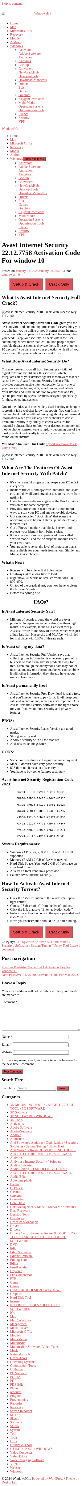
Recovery (16, 34)
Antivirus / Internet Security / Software (35, 1161)
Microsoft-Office (21, 31)
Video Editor (18, 1456)
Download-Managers (33, 80)
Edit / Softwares (20, 1252)
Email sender (18, 1267)
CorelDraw (17, 1203)
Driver (14, 1225)
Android (15, 42)
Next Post (40, 975)
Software (16, 1422)
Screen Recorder (21, 1411)
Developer (17, 1218)
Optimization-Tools (31, 110)
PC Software (18, 1373)
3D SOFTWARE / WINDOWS (31, 1116)
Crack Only (59, 284)
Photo (14, 1388)
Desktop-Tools (28, 76)
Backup (24, 65)
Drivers (23, 83)
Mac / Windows (20, 1320)
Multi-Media (27, 102)
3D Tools (16, 1120)
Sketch (14, 1418)
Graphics (24, 95)
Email (7, 1044)
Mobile (15, 38)
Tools (13, 1437)
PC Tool (15, 1377)
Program (15, 1396)
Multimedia (17, 1343)
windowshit (9, 274)
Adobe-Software (30, 53)
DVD (14, 1244)
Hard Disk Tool (20, 1297)
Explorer (16, 1271)
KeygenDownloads (31, 99)
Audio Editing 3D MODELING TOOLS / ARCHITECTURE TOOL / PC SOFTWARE (41, 1171)
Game (14, 1282)
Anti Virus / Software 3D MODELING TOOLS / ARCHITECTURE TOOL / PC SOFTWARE (43, 1152)
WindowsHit (10, 128)
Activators (25, 49)
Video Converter (21, 1452)
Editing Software (21, 1256)
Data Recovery (20, 1210)
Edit (21, 87)
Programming (19, 1399)
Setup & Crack (26, 284)
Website (7, 1052)
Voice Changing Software (27, 1460)
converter (16, 1195)
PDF (13, 1380)
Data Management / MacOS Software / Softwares (43, 1207)
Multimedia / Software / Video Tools (34, 1346)
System (15, 1430)
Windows (16, 46)
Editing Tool (18, 1260)
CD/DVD (16, 1188)
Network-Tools (20, 1354)
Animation (26, 57)
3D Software (18, 1112)
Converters (26, 68)
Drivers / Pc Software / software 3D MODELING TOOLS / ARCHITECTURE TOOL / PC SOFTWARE (43, 1237)
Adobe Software (21, 1127)
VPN (22, 121)
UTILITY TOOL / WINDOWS (31, 1449)
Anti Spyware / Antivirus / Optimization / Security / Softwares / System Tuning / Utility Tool (36, 943)
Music (14, 1350)
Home (14, 23)
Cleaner (15, 1191)
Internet (15, 1301)
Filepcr (23, 114)
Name (7, 1036)
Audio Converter (21, 1165)
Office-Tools (18, 1358)
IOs (12, 1312)
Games (23, 91)
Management (18, 1324)
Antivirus (25, 61)
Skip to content (12, 3)
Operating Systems (31, 106)
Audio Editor (19, 1176)
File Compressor (21, 1275)
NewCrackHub (29, 72)
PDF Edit (16, 1384)
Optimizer (16, 1369)
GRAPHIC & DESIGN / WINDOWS (35, 1290)
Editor (14, 1263)
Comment (9, 1002)
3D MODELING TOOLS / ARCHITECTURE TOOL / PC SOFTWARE (42, 1106)
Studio (14, 1426)
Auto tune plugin (21, 1180)
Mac (13, 27)
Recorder (16, 1403)
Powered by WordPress (47, 1478)
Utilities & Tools (21, 1445)
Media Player (19, 1328)
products (15, 1392)
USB (13, 1441)
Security (24, 117)
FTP (13, 1278)
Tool (13, 1433)
